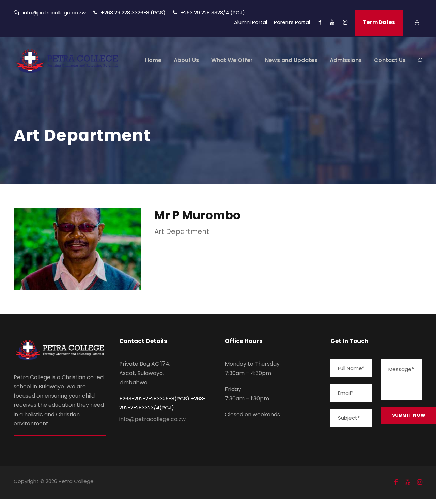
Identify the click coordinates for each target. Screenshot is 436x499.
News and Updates (291, 60)
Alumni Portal (250, 22)
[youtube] (332, 22)
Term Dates (379, 22)
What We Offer (232, 60)
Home (153, 60)
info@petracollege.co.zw (152, 419)
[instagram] (345, 22)
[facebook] (320, 22)
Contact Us (390, 60)
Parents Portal (292, 22)
